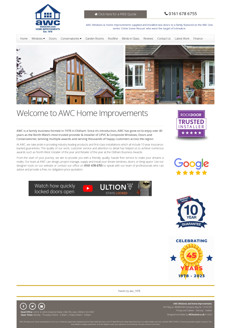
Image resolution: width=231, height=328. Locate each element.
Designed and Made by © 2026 (189, 314)
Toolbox (208, 310)
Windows (37, 38)
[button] (31, 74)
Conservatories (70, 38)
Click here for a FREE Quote (117, 14)
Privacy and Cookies (185, 310)
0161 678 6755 (183, 13)
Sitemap (199, 310)
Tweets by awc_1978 (129, 291)
